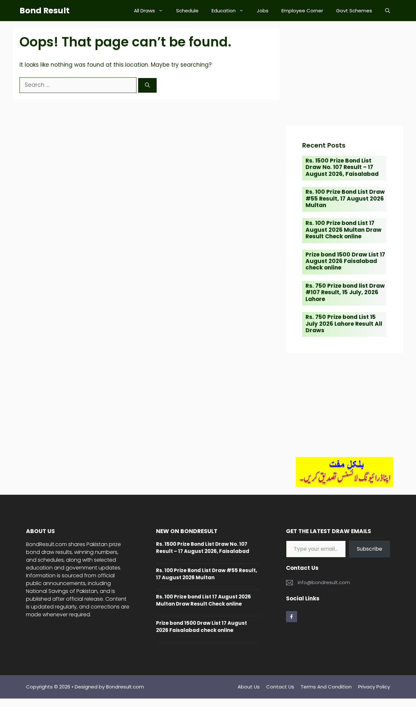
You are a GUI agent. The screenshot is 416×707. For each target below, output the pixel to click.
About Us (249, 686)
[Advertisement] (344, 73)
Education (224, 10)
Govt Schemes (354, 10)
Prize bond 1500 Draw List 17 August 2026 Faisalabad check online (345, 261)
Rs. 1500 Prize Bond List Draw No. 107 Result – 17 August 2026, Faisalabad (342, 167)
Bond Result (45, 10)
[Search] (147, 85)
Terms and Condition (326, 686)
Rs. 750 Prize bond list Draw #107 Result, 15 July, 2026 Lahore (345, 292)
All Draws (144, 10)
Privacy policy (374, 686)
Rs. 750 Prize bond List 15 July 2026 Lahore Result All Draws (344, 323)
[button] (387, 10)
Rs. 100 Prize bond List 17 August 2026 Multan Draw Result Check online (344, 229)
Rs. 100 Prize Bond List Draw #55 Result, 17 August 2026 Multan (345, 198)
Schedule (187, 10)
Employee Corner (302, 10)
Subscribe (369, 549)
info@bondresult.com (324, 582)
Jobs (262, 10)
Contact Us (280, 686)
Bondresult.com (125, 686)
